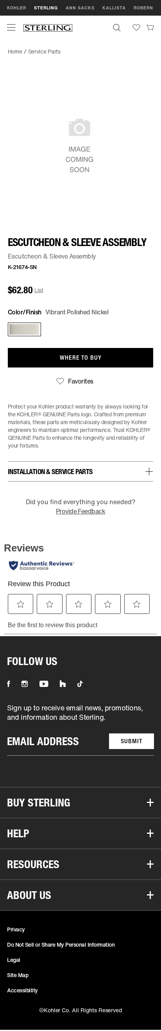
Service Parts (44, 51)
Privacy (16, 929)
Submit (131, 741)
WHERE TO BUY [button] (81, 357)
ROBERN (143, 8)
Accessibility (22, 990)
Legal (13, 960)
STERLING (46, 8)
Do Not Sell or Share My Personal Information (60, 944)
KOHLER (16, 8)
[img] (47, 27)
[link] (150, 27)
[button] (11, 27)
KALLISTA (114, 8)
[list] (80, 729)
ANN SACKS (80, 8)
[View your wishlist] (136, 27)
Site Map (17, 975)
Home (15, 51)
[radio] (23, 329)
